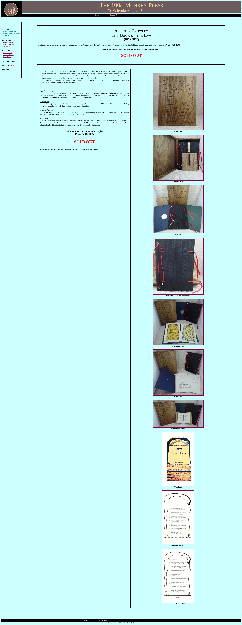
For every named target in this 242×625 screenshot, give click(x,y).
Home (97, 15)
